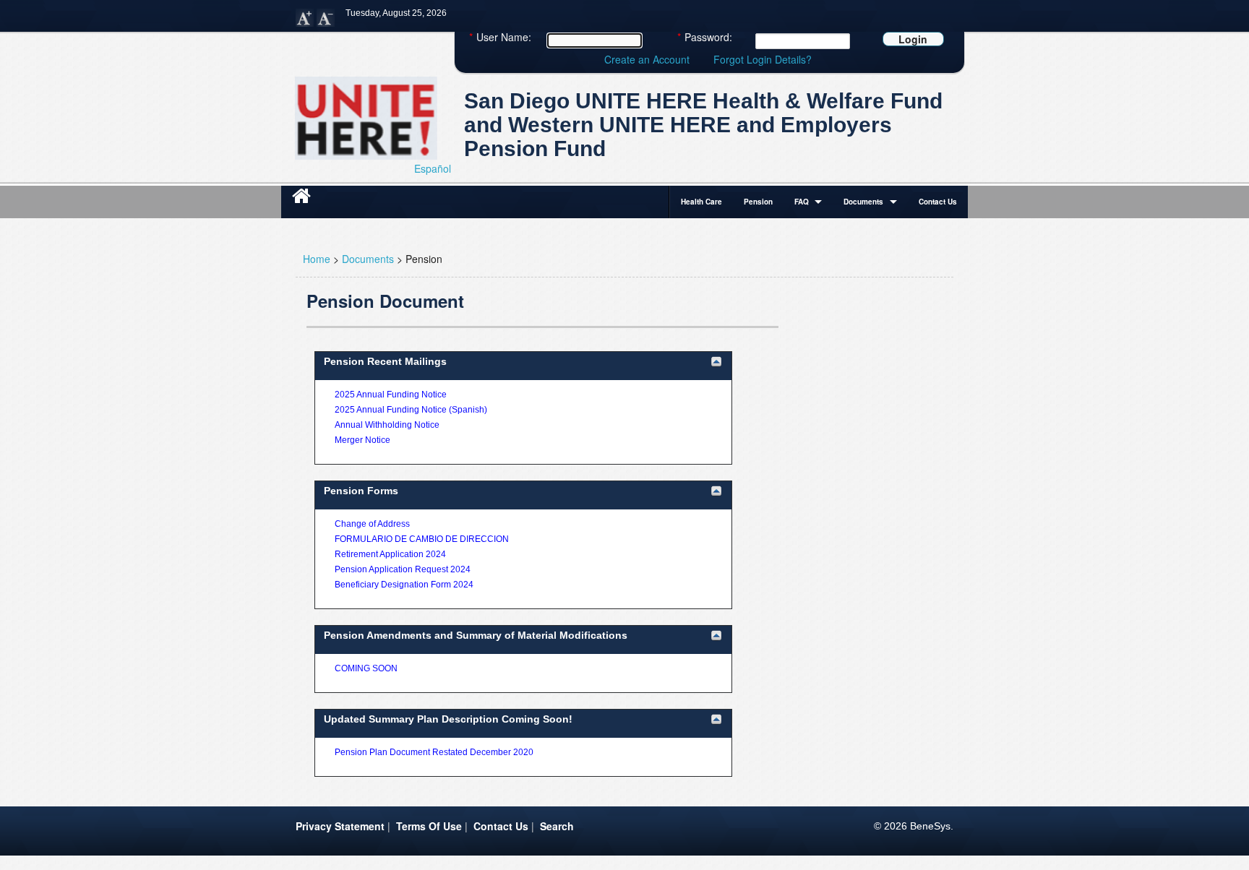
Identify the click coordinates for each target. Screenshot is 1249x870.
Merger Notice (362, 440)
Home (316, 258)
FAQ (801, 202)
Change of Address (372, 524)
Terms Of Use (429, 826)
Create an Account (647, 59)
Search (557, 826)
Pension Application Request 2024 (403, 569)
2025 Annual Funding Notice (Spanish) (411, 410)
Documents (863, 202)
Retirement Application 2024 (390, 554)
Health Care (701, 202)
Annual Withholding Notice (387, 425)
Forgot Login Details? (762, 59)
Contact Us (938, 202)
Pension (758, 202)
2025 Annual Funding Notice (391, 394)
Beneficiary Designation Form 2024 (404, 585)
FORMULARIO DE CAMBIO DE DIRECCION (422, 539)
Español (432, 168)
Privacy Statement (340, 826)
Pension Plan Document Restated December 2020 (434, 752)
